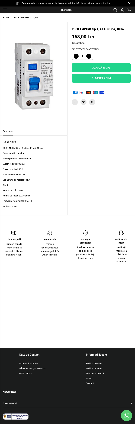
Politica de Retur (94, 368)
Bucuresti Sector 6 (28, 363)
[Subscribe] (131, 403)
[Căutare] (115, 10)
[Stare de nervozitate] (83, 102)
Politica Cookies (94, 363)
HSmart (6, 17)
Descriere (8, 131)
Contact (90, 383)
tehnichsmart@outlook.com (33, 368)
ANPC (89, 378)
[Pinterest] (92, 102)
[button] (5, 10)
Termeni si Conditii (95, 373)
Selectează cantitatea (85, 49)
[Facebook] (75, 102)
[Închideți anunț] (129, 3)
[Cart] (129, 10)
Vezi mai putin (10, 206)
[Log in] (122, 10)
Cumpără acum (101, 78)
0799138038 (25, 373)
